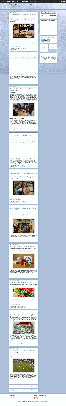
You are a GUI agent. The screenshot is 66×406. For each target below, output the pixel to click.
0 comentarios (24, 48)
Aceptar (63, 1)
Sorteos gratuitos (22, 166)
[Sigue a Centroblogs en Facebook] (45, 41)
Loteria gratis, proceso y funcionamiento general (21, 282)
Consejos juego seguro (23, 202)
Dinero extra (43, 50)
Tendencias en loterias (16, 129)
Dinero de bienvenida (16, 83)
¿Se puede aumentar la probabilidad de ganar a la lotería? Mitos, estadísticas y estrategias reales (23, 208)
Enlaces (46, 401)
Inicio (20, 386)
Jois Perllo (16, 48)
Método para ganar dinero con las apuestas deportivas (22, 350)
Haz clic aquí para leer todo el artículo (15, 46)
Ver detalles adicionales (32, 1)
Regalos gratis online (16, 166)
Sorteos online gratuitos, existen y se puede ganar (21, 313)
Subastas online (50, 61)
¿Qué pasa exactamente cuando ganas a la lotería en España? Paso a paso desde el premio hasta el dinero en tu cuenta (23, 173)
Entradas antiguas (34, 386)
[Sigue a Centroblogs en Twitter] (42, 41)
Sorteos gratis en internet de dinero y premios (20, 135)
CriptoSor (36, 397)
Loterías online (22, 307)
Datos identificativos (42, 401)
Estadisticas (15, 49)
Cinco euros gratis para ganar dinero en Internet (21, 55)
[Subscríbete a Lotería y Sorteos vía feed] (48, 41)
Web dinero (52, 47)
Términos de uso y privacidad (33, 401)
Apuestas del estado (16, 202)
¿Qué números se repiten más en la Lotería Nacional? (22, 246)
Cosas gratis (43, 47)
